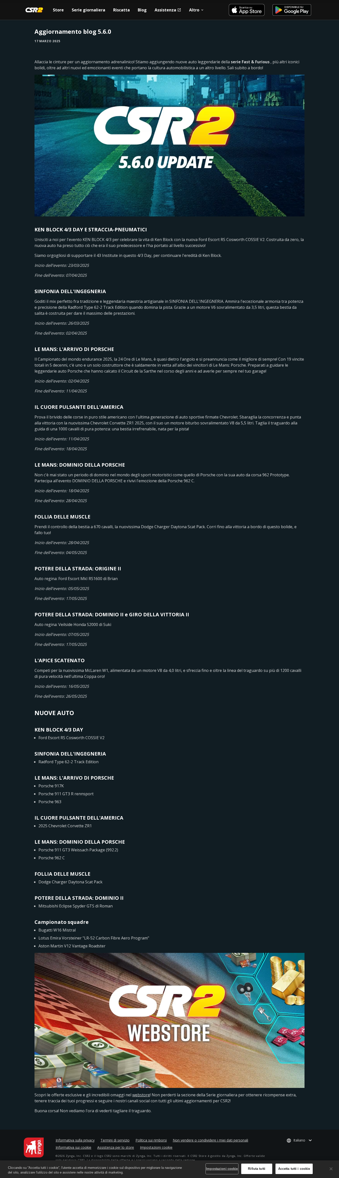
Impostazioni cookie (156, 1147)
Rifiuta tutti (256, 1169)
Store (58, 10)
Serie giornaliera (88, 10)
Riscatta (121, 10)
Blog (142, 10)
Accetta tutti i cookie (294, 1169)
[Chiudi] (331, 1168)
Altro (194, 10)
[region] (169, 1169)
